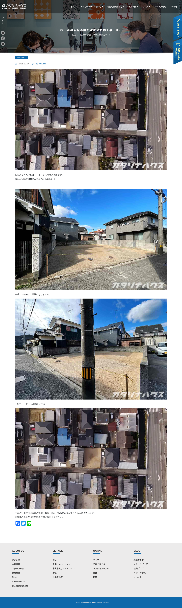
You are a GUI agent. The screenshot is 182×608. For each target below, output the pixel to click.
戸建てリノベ (99, 564)
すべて (96, 560)
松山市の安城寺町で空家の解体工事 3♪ (95, 35)
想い (55, 560)
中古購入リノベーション (64, 568)
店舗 (95, 573)
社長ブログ (139, 568)
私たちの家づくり (115, 7)
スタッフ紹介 (18, 568)
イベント (174, 7)
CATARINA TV (18, 581)
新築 (55, 573)
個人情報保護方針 (20, 585)
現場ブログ (21, 57)
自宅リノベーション (62, 564)
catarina (41, 63)
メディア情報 (160, 7)
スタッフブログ (141, 564)
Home (74, 35)
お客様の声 (58, 577)
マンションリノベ (101, 568)
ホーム (73, 7)
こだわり (16, 560)
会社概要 (16, 564)
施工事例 (133, 7)
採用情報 (16, 573)
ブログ (146, 7)
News (14, 577)
